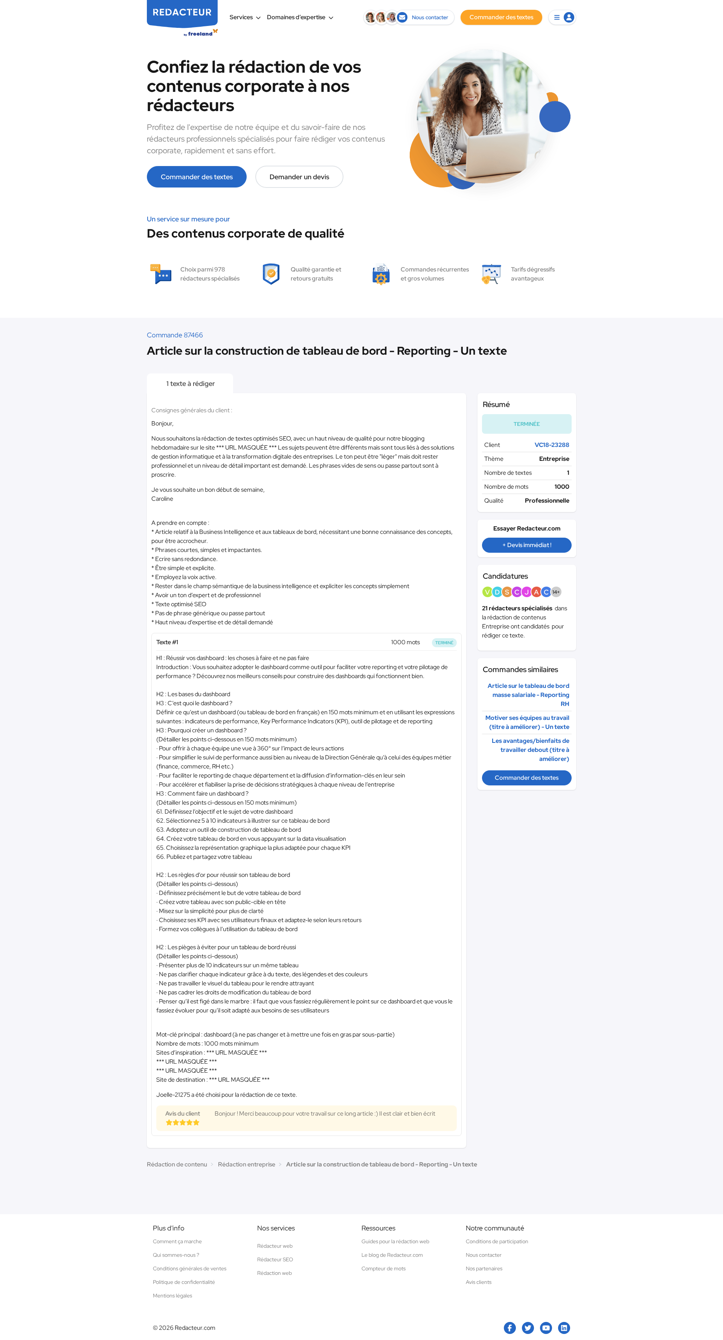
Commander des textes (197, 176)
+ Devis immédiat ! (526, 545)
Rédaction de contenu (177, 1164)
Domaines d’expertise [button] (296, 17)
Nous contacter (484, 1255)
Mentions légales (172, 1295)
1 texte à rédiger (190, 383)
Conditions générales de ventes (189, 1268)
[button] (562, 17)
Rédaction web (274, 1273)
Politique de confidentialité (184, 1282)
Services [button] (241, 17)
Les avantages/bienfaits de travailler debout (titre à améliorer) (530, 750)
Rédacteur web (275, 1245)
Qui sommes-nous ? (176, 1255)
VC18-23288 (552, 445)
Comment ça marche (177, 1241)
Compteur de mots (384, 1268)
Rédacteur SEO (275, 1259)
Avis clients (478, 1282)
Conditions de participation (497, 1241)
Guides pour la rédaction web (395, 1241)
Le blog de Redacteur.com (392, 1255)
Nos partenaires (484, 1268)
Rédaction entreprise (246, 1164)
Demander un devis (299, 176)
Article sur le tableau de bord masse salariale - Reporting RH (528, 695)
